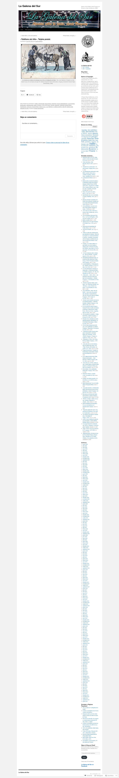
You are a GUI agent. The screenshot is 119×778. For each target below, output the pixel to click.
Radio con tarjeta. (86, 220)
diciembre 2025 (86, 456)
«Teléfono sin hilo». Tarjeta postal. (35, 39)
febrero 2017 (85, 598)
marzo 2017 (85, 596)
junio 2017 (85, 591)
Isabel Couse (42, 106)
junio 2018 (85, 572)
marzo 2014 (85, 652)
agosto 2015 (85, 626)
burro (49, 105)
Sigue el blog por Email (88, 745)
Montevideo (23, 105)
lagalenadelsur (39, 41)
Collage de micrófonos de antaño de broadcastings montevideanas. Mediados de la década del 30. (90, 351)
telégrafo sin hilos (24, 108)
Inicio (21, 29)
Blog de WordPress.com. (95, 774)
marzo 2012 (85, 690)
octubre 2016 (85, 604)
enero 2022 (85, 513)
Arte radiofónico (92, 130)
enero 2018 (85, 580)
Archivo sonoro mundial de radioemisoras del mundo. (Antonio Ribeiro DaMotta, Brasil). (90, 420)
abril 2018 (85, 576)
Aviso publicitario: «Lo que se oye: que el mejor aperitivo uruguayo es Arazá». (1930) (90, 207)
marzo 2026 (85, 452)
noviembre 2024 (86, 472)
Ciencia (52, 105)
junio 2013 (85, 666)
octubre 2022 (85, 500)
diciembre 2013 (86, 657)
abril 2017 (85, 594)
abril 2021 (85, 527)
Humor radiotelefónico (62, 103)
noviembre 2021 (86, 516)
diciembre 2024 (86, 471)
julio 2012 (85, 684)
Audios (83, 132)
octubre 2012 (85, 679)
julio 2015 (85, 627)
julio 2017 (85, 590)
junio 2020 (85, 536)
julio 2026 (85, 445)
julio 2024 (85, 475)
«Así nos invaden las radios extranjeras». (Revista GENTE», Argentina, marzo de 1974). (90, 254)
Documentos (48, 103)
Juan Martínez (49, 106)
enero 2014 (85, 656)
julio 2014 (85, 646)
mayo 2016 (85, 612)
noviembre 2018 (86, 565)
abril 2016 (85, 613)
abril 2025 (85, 466)
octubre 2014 (85, 641)
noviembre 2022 (86, 499)
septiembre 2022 (86, 502)
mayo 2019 (85, 555)
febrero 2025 (85, 469)
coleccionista (41, 103)
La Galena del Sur (30, 6)
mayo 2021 (85, 525)
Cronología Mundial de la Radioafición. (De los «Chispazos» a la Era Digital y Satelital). (91, 425)
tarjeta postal (70, 106)
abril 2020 (85, 539)
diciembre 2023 (86, 481)
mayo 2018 (85, 574)
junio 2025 (85, 463)
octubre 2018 (85, 566)
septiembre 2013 (86, 662)
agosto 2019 (85, 550)
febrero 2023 (85, 494)
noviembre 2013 (86, 659)
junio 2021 (85, 524)
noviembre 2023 (86, 483)
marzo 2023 (85, 492)
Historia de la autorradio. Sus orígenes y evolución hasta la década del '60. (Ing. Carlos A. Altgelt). (90, 720)
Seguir (84, 757)
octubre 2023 (85, 485)
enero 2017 (85, 599)
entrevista (90, 133)
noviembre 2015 (86, 621)
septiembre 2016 (86, 605)
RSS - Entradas (86, 67)
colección (57, 105)
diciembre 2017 (86, 582)
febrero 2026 (85, 453)
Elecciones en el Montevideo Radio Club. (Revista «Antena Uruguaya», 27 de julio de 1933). (90, 395)
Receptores (92, 149)
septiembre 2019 (86, 549)
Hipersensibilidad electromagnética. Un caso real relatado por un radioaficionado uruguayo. (90, 405)
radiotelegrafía (29, 105)
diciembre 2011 (86, 695)
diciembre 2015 (86, 619)
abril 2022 (85, 510)
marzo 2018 (85, 577)
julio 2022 (85, 505)
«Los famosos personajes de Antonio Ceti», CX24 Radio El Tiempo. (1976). (90, 416)
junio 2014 (85, 648)
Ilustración (95, 135)
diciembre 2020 (86, 532)
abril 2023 (85, 491)
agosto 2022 (85, 503)
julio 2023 (85, 486)
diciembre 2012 (86, 676)
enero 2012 (85, 693)
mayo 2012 (85, 687)
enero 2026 (85, 455)
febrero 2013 (85, 673)
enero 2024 (85, 480)
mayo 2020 (85, 538)
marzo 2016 (85, 615)
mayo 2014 (85, 649)
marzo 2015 (85, 634)
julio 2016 (85, 608)
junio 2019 (85, 554)
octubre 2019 (85, 547)
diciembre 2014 (86, 638)
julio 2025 (85, 461)
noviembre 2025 (86, 458)
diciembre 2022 (86, 497)
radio (92, 143)
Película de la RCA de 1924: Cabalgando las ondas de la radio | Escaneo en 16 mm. (90, 159)
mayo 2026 (85, 449)
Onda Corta (91, 140)
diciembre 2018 (86, 563)
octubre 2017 (85, 585)
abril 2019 (85, 557)
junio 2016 (85, 610)
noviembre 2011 (86, 696)
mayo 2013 (85, 668)
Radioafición (92, 145)
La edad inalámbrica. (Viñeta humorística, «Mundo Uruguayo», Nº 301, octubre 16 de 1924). (90, 265)
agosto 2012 (85, 682)
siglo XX (64, 106)
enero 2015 (85, 637)
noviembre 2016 (86, 602)
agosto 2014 (85, 645)
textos (35, 105)
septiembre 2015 (86, 624)
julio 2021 (85, 522)
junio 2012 (85, 685)
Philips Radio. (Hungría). (69, 35)
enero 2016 (85, 618)
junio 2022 (85, 507)
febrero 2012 (85, 692)
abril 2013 (85, 670)
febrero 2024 (85, 478)
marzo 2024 (85, 477)
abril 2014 (85, 651)
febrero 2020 (85, 543)
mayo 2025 (85, 464)
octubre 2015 (85, 623)
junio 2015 (85, 629)
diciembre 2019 (86, 546)
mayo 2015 (85, 630)
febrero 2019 (85, 560)
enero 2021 (85, 530)
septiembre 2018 (86, 568)
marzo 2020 (85, 541)
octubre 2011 (85, 698)
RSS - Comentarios (87, 68)
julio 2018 (85, 571)
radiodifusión (92, 147)
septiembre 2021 (86, 519)
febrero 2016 (85, 616)
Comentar (70, 136)
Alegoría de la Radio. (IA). (88, 229)
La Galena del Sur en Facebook (87, 765)
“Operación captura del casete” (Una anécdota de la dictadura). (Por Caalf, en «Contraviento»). (90, 411)
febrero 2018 (85, 579)
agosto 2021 (85, 521)
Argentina (84, 130)
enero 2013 (85, 674)
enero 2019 (85, 561)
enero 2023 (85, 496)
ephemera (53, 103)
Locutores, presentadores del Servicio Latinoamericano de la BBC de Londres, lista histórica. (90, 725)
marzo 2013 (85, 671)
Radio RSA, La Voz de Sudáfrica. (28, 35)
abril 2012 (85, 688)
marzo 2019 (85, 558)
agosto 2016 (85, 607)
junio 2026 (85, 447)
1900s (36, 103)
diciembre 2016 (86, 601)
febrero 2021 (85, 529)
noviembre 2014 (86, 640)
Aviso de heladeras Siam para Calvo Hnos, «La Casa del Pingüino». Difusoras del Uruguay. (90, 217)
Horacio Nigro (35, 106)
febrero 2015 (85, 635)
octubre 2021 (85, 518)
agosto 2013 (85, 663)
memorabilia (84, 138)
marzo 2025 (85, 467)
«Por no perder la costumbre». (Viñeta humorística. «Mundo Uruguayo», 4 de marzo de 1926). (90, 315)
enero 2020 (85, 544)
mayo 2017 (85, 593)
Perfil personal (28, 29)
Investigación (84, 137)
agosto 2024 (85, 474)
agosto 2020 (85, 535)
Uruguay (39, 105)
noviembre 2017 (86, 583)
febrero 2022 (85, 511)
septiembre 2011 (86, 699)
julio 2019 (85, 552)
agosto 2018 (85, 569)
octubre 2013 (85, 660)
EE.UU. (85, 133)
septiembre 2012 (86, 681)
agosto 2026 (85, 444)
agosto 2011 (85, 701)
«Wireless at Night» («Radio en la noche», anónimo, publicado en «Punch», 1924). (90, 400)
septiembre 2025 (86, 460)
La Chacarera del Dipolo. (88, 177)
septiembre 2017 (86, 587)
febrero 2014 (85, 654)
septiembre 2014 (86, 643)
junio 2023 (85, 488)
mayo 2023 (85, 489)
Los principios (71, 103)
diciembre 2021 (86, 514)
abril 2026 (85, 450)
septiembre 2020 (86, 533)
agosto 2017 (85, 588)
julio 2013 (85, 665)
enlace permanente (38, 108)
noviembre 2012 (86, 677)
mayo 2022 (85, 508)
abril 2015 (85, 632)
